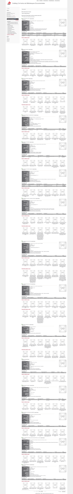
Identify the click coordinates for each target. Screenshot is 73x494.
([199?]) (62, 101)
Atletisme (30, 474)
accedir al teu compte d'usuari (11, 13)
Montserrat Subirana (62, 223)
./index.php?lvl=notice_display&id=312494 (35, 423)
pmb (52, 493)
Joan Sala (32, 488)
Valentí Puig (56, 102)
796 (29, 252)
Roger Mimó (34, 194)
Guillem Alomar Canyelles (47, 102)
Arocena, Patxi (47, 357)
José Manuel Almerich (48, 347)
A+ (8, 8)
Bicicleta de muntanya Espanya (33, 124)
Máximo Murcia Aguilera (55, 357)
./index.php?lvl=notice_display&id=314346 (35, 369)
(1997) (25, 102)
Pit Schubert (41, 488)
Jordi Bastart (41, 435)
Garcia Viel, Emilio (63, 316)
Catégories (8, 24)
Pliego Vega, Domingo (62, 234)
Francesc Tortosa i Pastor (33, 165)
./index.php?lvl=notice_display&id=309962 (35, 63)
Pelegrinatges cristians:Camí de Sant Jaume (41, 28)
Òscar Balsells (24, 346)
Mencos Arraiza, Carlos (33, 75)
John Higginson (56, 435)
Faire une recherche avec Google (47, 493)
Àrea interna (57, 0)
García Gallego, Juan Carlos (55, 112)
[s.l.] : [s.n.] (30, 288)
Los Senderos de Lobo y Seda (33, 247)
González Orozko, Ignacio (62, 195)
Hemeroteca (46, 0)
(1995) (32, 317)
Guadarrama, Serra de (35, 474)
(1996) (47, 461)
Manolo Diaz (39, 345)
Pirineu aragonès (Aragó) (47, 209)
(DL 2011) (47, 222)
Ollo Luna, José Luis (55, 316)
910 (29, 60)
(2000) (40, 111)
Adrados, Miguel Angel (62, 489)
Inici (37, 0)
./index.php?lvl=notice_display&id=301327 (35, 30)
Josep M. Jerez (27, 75)
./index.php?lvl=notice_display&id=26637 (35, 90)
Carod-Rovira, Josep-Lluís (54, 276)
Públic (23, 19)
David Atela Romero (40, 222)
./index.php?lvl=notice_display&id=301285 (35, 449)
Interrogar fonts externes (31, 16)
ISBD (24, 19)
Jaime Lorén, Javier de (47, 435)
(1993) (32, 102)
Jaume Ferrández (24, 489)
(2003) (47, 165)
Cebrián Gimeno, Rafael (40, 462)
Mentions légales (38, 493)
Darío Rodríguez (37, 53)
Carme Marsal (61, 75)
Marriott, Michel (61, 345)
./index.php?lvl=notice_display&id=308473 (35, 396)
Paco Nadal (56, 75)
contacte (8, 40)
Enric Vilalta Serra (55, 265)
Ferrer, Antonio (25, 381)
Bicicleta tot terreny (32, 28)
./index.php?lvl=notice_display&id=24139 (35, 181)
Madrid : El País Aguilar (32, 146)
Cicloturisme (31, 59)
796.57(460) (31, 125)
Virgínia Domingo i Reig (55, 461)
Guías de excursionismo (32, 175)
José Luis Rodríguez (40, 409)
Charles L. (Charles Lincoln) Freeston (47, 317)
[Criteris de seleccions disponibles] (22, 16)
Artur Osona (39, 239)
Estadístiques (51, 0)
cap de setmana (37, 368)
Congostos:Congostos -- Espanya (34, 152)
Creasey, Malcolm (61, 357)
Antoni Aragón (39, 139)
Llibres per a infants (46, 251)
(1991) (25, 111)
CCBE (41, 493)
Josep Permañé (47, 139)
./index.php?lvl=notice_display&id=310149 (35, 476)
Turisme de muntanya (36, 422)
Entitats (41, 0)
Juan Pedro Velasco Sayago (62, 113)
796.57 (30, 29)
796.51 (30, 89)
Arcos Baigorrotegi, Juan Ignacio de (32, 139)
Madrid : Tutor (31, 119)
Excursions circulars (32, 368)
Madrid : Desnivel (31, 23)
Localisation (9, 21)
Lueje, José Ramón (61, 381)
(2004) (47, 233)
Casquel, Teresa (32, 461)
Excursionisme (38, 59)
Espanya (34, 59)
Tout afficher (63, 491)
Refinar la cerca (25, 16)
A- (7, 8)
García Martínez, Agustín (55, 195)
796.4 (30, 475)
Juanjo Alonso (32, 18)
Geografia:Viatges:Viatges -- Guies (38, 209)
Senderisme (43, 88)
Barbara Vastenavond (62, 266)
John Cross (61, 435)
